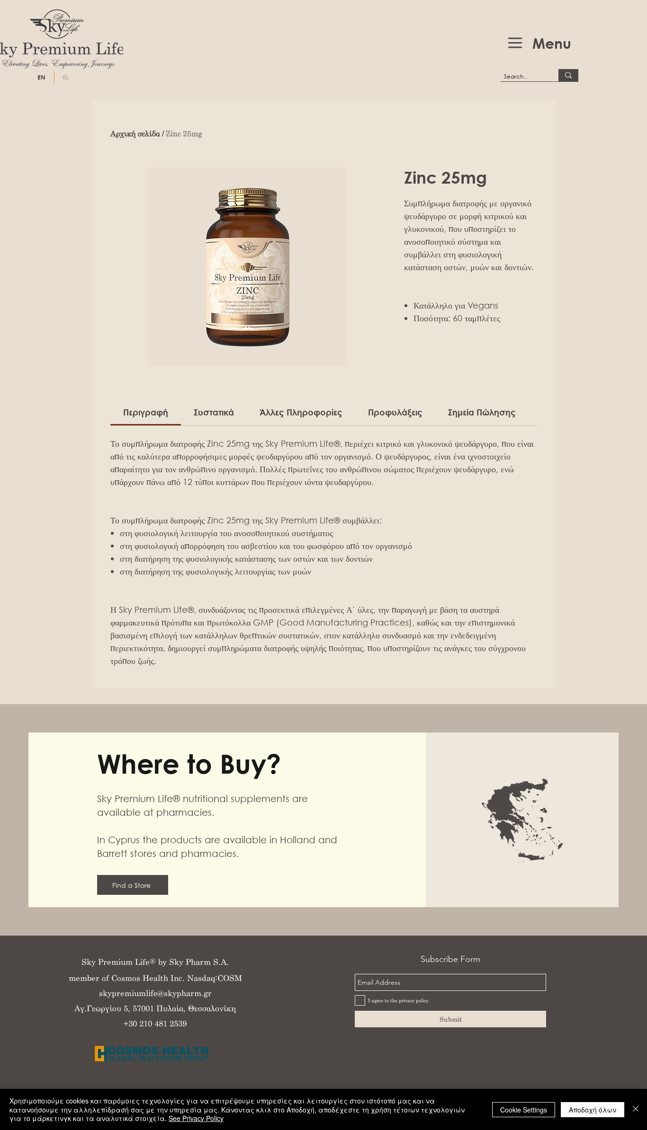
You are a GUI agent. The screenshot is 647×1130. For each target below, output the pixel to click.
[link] (145, 412)
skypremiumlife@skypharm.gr (155, 993)
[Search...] (568, 75)
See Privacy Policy (196, 1118)
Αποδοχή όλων (592, 1109)
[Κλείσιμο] (635, 1109)
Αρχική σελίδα (135, 133)
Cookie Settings (523, 1109)
